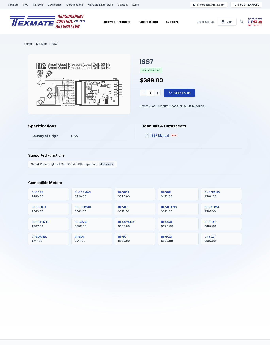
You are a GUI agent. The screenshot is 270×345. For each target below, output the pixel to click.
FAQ (25, 4)
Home (28, 43)
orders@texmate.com (210, 4)
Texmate (13, 4)
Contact (123, 4)
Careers (38, 4)
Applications (148, 22)
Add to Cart (181, 93)
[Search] (241, 21)
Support (172, 22)
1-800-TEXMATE (248, 4)
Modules (41, 43)
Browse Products (117, 22)
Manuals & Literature (100, 4)
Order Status (205, 21)
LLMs (135, 4)
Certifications (74, 4)
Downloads (55, 4)
